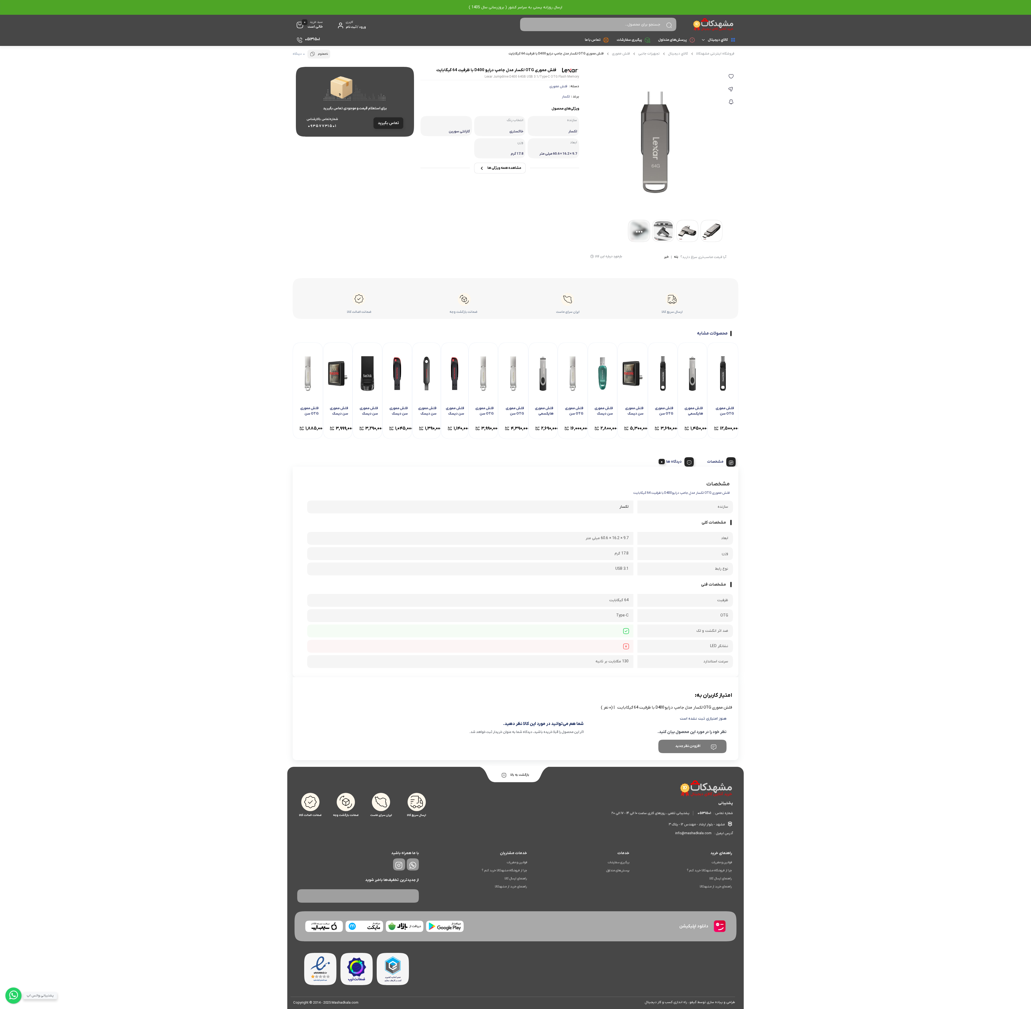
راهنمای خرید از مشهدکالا (716, 886)
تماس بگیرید (388, 123)
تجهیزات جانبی (649, 53)
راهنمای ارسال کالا (720, 878)
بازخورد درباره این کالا (608, 256)
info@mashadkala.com (693, 833)
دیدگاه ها (674, 461)
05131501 (704, 813)
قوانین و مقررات (721, 862)
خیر (666, 257)
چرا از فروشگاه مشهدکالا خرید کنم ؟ (709, 870)
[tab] (719, 461)
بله (676, 257)
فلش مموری (621, 53)
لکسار (566, 96)
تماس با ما (593, 40)
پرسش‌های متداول (672, 40)
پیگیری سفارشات (629, 40)
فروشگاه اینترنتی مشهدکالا (715, 53)
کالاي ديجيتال (718, 40)
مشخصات (715, 461)
